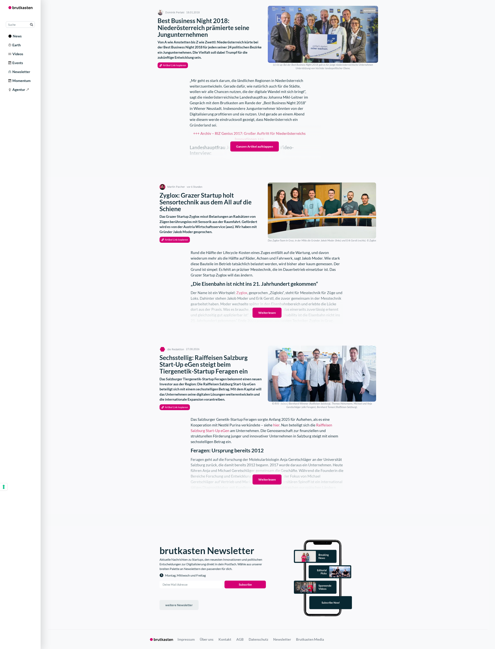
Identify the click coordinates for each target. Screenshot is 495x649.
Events (17, 63)
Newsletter (20, 72)
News (17, 36)
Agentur (18, 89)
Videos (17, 54)
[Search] (31, 25)
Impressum (186, 639)
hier (276, 425)
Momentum (21, 80)
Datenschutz (258, 639)
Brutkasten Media (310, 639)
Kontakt (224, 639)
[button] (173, 65)
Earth (16, 45)
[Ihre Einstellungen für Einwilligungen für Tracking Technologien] (3, 487)
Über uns (206, 639)
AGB (240, 639)
